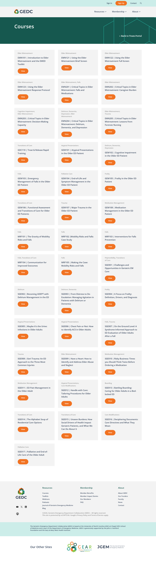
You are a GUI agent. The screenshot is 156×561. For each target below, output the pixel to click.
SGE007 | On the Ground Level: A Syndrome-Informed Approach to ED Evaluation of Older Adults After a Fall (121, 331)
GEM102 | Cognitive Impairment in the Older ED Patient (120, 154)
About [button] (135, 11)
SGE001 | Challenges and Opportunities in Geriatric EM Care (119, 268)
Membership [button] (118, 11)
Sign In (109, 3)
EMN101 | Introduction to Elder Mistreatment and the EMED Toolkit (33, 61)
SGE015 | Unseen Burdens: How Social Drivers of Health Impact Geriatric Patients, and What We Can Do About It (76, 424)
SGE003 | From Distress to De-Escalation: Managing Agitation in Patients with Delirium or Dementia (77, 299)
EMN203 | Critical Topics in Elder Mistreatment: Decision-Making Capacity (33, 121)
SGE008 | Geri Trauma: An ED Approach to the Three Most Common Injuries (32, 362)
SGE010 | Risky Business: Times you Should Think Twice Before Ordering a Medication (120, 362)
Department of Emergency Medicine (65, 528)
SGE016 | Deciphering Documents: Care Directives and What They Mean (121, 422)
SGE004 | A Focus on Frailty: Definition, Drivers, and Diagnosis (121, 296)
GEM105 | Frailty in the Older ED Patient (120, 180)
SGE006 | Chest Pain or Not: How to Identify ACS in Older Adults (77, 328)
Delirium (64, 111)
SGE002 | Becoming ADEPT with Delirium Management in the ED (33, 296)
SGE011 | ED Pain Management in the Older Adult (34, 389)
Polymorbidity (110, 258)
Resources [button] (99, 11)
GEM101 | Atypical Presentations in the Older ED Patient (77, 152)
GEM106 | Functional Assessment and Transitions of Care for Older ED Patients (34, 210)
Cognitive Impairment (26, 111)
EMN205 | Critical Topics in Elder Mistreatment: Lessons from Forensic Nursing (120, 121)
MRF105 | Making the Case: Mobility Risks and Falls (74, 264)
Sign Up (121, 3)
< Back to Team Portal (130, 36)
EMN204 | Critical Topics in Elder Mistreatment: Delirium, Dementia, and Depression (77, 124)
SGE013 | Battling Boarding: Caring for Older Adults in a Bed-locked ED (120, 391)
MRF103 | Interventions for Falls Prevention (120, 238)
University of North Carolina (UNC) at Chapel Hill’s (102, 526)
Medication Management (114, 203)
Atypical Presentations (70, 145)
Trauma (108, 114)
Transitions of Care (25, 145)
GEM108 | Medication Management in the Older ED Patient (119, 210)
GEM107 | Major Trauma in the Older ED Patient (76, 209)
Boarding (108, 383)
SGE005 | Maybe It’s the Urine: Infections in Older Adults (32, 328)
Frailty (107, 174)
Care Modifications (68, 386)
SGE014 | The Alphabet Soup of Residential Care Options (33, 421)
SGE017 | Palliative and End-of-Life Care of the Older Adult (33, 453)
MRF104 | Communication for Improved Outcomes (32, 264)
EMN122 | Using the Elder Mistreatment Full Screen (117, 59)
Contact (133, 3)
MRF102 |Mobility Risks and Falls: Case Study (77, 238)
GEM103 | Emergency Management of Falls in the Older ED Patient (34, 181)
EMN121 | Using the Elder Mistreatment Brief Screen (74, 59)
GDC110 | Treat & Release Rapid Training (33, 152)
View (24, 72)
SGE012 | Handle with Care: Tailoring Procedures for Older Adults (76, 393)
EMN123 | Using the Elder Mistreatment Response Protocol (34, 88)
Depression (65, 114)
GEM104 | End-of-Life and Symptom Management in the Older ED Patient (75, 181)
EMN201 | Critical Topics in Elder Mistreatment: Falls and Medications (77, 90)
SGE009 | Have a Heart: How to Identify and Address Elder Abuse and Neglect (77, 362)
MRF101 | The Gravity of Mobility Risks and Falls (34, 238)
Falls (78, 82)
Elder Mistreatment (25, 53)
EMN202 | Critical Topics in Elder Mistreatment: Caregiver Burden (120, 88)
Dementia (72, 111)
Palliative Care (66, 174)
